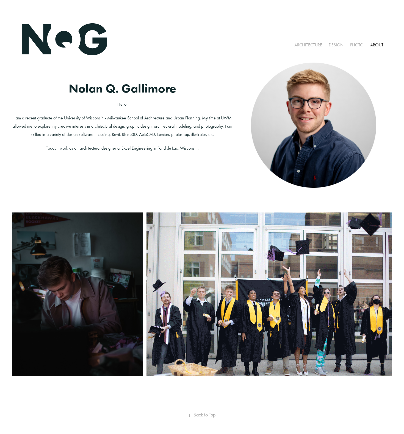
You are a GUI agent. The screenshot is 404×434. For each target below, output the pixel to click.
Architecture (308, 44)
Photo (357, 44)
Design (336, 44)
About (376, 44)
